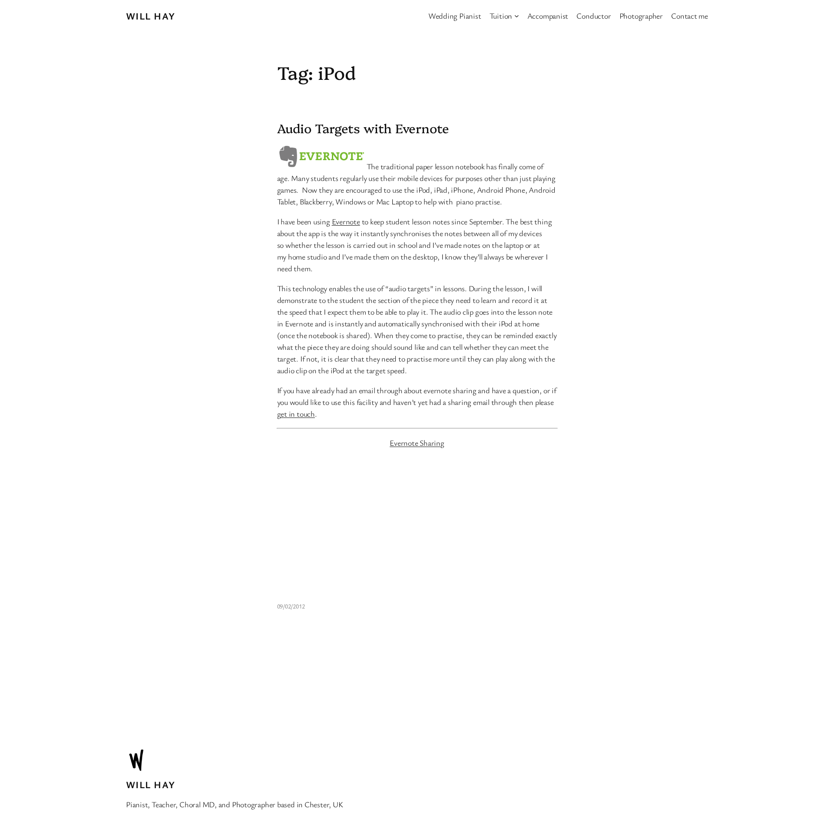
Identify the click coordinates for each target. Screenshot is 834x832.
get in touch (296, 413)
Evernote (346, 221)
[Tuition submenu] (516, 15)
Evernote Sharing (417, 442)
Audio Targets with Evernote (363, 128)
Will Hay (150, 16)
